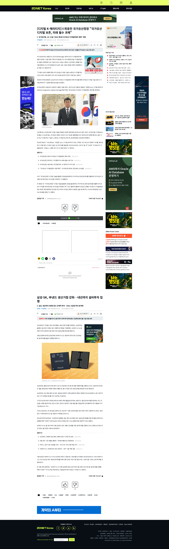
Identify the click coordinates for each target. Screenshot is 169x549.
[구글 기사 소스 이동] (83, 45)
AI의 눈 (91, 8)
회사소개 (86, 524)
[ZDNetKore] (43, 4)
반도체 (67, 8)
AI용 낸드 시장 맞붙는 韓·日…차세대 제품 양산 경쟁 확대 (57, 441)
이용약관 (121, 524)
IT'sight (103, 8)
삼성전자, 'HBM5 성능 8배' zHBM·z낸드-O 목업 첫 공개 (56, 437)
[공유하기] (91, 45)
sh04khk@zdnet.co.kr (54, 198)
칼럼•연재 (116, 8)
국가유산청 (46, 223)
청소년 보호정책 (128, 524)
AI (56, 495)
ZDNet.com (46, 536)
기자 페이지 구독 (59, 45)
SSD (96, 495)
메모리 (50, 495)
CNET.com (39, 536)
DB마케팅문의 (98, 524)
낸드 (45, 495)
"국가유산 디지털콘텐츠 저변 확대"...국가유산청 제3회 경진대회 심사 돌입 (62, 168)
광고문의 (92, 524)
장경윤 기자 (44, 314)
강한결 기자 (44, 45)
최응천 (54, 223)
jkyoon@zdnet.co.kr (53, 476)
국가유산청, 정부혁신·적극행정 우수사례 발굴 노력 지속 (56, 160)
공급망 (61, 495)
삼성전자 (74, 495)
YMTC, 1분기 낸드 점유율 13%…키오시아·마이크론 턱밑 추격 (58, 445)
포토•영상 (129, 8)
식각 (53, 497)
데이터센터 (46, 497)
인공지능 (79, 8)
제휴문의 (105, 524)
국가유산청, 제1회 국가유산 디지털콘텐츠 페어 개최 (55, 156)
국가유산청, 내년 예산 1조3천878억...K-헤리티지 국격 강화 (57, 164)
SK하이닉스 (82, 495)
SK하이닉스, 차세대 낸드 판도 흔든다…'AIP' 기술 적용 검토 (57, 449)
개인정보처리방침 (113, 524)
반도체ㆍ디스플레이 (41, 308)
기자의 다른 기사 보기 (95, 198)
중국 (67, 495)
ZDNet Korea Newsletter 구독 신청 (45, 539)
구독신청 (72, 539)
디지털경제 (39, 40)
